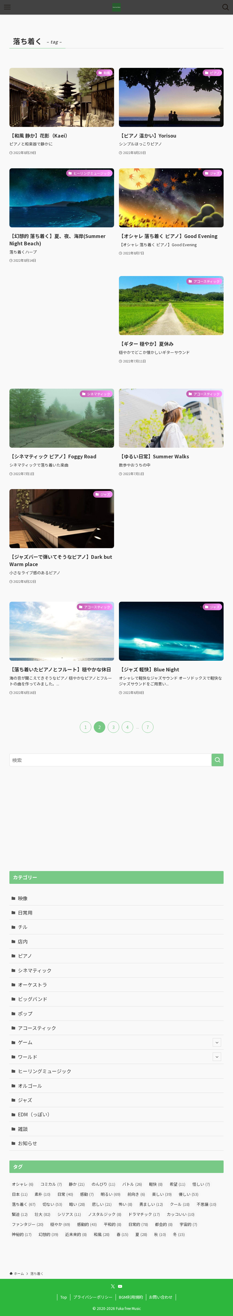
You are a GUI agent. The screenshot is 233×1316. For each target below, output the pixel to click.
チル (23, 926)
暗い (77, 1204)
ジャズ (25, 1100)
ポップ (25, 1013)
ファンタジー (27, 1224)
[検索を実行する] (217, 760)
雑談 (23, 1128)
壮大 (42, 1214)
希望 (177, 1184)
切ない (52, 1204)
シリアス (69, 1214)
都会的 (164, 1224)
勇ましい (151, 1204)
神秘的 (22, 1234)
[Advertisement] (61, 326)
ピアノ (25, 955)
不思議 (206, 1204)
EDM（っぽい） (35, 1114)
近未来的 (76, 1234)
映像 (23, 898)
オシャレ (22, 1184)
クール (180, 1204)
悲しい (102, 1204)
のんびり (103, 1184)
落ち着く (23, 1204)
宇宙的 (188, 1224)
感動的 (87, 1224)
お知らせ (27, 1143)
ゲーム (25, 1042)
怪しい (201, 1184)
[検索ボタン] (225, 7)
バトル (132, 1184)
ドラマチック (144, 1214)
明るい (110, 1194)
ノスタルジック (104, 1214)
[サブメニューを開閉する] (217, 1042)
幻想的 (48, 1234)
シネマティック (35, 970)
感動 (87, 1194)
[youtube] (120, 1286)
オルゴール (30, 1085)
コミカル (51, 1184)
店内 (23, 941)
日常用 (25, 912)
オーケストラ (32, 984)
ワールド (27, 1056)
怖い (125, 1204)
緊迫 (20, 1214)
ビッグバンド (32, 999)
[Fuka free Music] (116, 7)
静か (77, 1184)
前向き (136, 1194)
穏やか (60, 1224)
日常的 (138, 1224)
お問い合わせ (161, 1297)
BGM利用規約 (131, 1297)
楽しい (162, 1194)
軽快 (156, 1184)
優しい (188, 1194)
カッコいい (180, 1214)
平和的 (112, 1224)
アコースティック (37, 1027)
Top (63, 1297)
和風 (102, 1234)
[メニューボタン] (7, 7)
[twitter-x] (113, 1286)
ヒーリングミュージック (44, 1071)
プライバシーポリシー (93, 1297)
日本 (20, 1194)
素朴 (42, 1194)
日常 (65, 1194)
